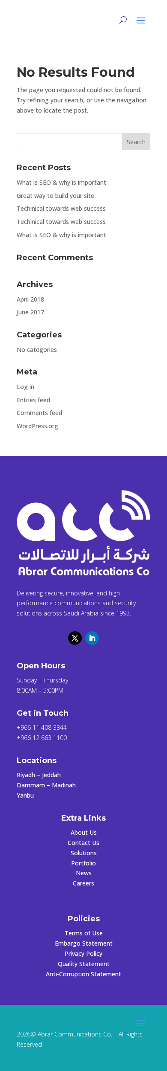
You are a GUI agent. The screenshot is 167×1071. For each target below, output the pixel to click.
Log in (25, 387)
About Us (84, 832)
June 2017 (30, 312)
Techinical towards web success (61, 208)
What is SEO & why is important (61, 182)
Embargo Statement (84, 943)
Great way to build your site (55, 196)
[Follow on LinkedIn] (92, 638)
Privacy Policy (83, 953)
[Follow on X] (75, 638)
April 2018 (30, 299)
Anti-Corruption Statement (83, 974)
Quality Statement (84, 964)
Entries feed (33, 400)
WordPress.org (37, 426)
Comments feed (39, 413)
